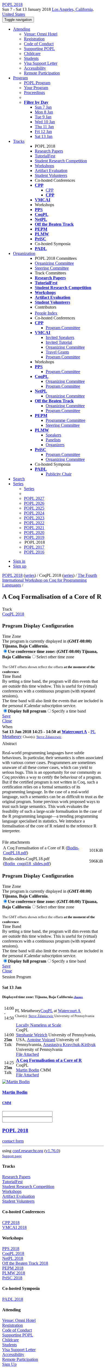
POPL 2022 (34, 522)
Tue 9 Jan (43, 117)
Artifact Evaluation (51, 170)
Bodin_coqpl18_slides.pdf (26, 863)
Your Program (36, 87)
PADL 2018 (12, 1299)
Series (29, 488)
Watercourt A (74, 731)
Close (7, 721)
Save (6, 716)
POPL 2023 (34, 518)
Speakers (53, 435)
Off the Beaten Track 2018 (25, 1263)
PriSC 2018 (12, 1278)
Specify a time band (69, 711)
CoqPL (46, 1010)
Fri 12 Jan (43, 131)
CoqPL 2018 (13, 614)
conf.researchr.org (28, 1150)
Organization (24, 253)
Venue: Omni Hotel (40, 34)
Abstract (9, 743)
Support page (12, 1156)
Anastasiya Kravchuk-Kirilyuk (69, 1044)
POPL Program (37, 82)
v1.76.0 (52, 1150)
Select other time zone (55, 657)
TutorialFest (45, 156)
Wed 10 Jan (45, 121)
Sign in (19, 561)
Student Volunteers (51, 175)
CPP (50, 190)
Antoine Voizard (41, 1039)
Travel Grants (57, 352)
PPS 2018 (10, 1248)
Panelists (53, 440)
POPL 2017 (34, 547)
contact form (13, 1141)
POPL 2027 (34, 498)
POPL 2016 (34, 552)
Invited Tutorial (59, 342)
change (78, 997)
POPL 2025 (34, 508)
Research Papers (49, 151)
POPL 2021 (34, 527)
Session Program (16, 977)
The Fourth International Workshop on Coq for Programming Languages (49, 580)
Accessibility (35, 68)
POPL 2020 (34, 532)
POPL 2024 (34, 513)
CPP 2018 (11, 1222)
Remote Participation (42, 73)
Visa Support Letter (40, 63)
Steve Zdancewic (48, 737)
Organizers (55, 444)
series (30, 575)
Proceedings (34, 92)
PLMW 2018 (13, 1273)
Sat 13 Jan (43, 136)
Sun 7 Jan (43, 107)
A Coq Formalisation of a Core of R (49, 1060)
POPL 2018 (12, 575)
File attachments (16, 842)
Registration (34, 39)
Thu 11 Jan (44, 126)
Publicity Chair (58, 474)
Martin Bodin (27, 1070)
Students (31, 58)
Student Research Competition (61, 160)
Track (7, 609)
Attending (21, 29)
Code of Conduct (39, 43)
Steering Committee (52, 268)
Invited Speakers (60, 337)
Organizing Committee (54, 263)
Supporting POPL (39, 48)
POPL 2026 (34, 503)
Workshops (44, 165)
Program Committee (63, 327)
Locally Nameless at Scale (38, 1025)
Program (20, 78)
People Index (46, 313)
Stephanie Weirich (31, 1035)
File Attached (27, 1054)
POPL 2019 (34, 537)
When (7, 726)
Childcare (32, 53)
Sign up (19, 566)
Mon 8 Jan (44, 112)
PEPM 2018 (12, 1268)
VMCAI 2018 (14, 1227)
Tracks (18, 141)
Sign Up (9, 1364)
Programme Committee (65, 420)
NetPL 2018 (12, 1258)
